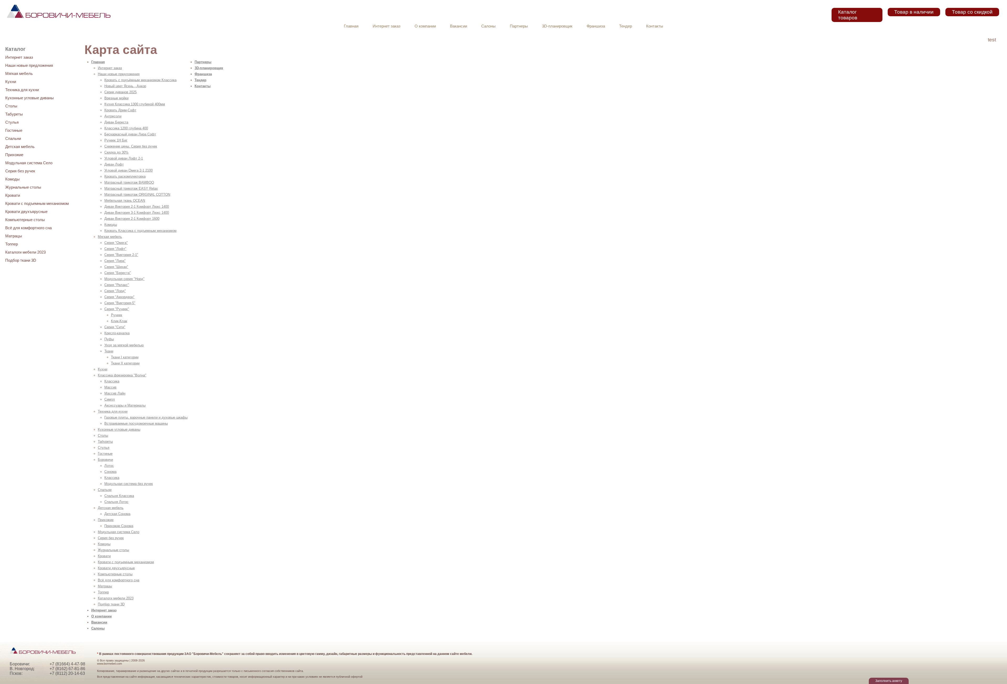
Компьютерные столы (25, 219)
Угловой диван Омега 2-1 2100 (128, 170)
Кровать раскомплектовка (125, 176)
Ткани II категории (125, 363)
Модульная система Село (28, 163)
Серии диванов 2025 (120, 92)
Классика (111, 381)
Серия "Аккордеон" (119, 297)
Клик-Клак (119, 321)
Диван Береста (116, 122)
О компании (425, 26)
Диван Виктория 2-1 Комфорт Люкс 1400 (136, 207)
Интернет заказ (386, 26)
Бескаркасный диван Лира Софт (130, 134)
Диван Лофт (114, 164)
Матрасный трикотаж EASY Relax (131, 188)
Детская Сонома (117, 514)
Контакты (654, 26)
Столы (11, 106)
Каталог (15, 49)
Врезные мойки (116, 98)
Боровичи (105, 460)
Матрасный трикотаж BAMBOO (129, 182)
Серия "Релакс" (116, 285)
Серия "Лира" (115, 261)
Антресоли (112, 116)
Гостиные (13, 130)
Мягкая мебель (19, 73)
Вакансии (458, 26)
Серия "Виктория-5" (119, 303)
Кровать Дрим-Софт (120, 110)
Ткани (108, 351)
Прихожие (14, 154)
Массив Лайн (114, 393)
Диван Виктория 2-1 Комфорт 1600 (131, 219)
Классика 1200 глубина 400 (126, 128)
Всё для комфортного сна (28, 228)
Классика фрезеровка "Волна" (122, 375)
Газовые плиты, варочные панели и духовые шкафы (146, 417)
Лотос (109, 466)
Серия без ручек (20, 171)
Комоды (12, 179)
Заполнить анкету (888, 681)
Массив (110, 387)
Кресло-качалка (117, 333)
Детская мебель (20, 146)
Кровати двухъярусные (26, 211)
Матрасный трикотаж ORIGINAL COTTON (137, 194)
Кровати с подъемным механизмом (37, 203)
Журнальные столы (23, 187)
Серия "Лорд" (115, 291)
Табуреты (14, 114)
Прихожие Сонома (118, 526)
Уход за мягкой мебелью (124, 345)
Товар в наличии (914, 12)
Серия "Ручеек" (116, 309)
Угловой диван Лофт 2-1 (123, 158)
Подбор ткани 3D (20, 260)
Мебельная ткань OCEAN (124, 201)
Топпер (11, 244)
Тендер (625, 26)
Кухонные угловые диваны (29, 98)
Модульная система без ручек (128, 484)
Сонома (110, 472)
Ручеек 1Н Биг (115, 140)
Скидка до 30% (116, 152)
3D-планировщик (557, 26)
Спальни (13, 138)
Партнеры (519, 26)
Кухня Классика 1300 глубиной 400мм (134, 104)
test (992, 39)
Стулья (12, 122)
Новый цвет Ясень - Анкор (125, 86)
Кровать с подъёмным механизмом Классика (140, 80)
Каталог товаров (847, 14)
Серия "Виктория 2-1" (121, 255)
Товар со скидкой (972, 12)
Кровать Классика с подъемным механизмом (140, 231)
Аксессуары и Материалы (125, 405)
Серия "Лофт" (115, 249)
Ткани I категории (124, 357)
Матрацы (13, 236)
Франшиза (596, 26)
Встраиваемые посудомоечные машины (136, 423)
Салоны (488, 26)
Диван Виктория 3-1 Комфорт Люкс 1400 (136, 213)
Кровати (12, 195)
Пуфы (109, 339)
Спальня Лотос (116, 502)
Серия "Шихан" (116, 267)
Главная (351, 26)
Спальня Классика (119, 496)
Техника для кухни (22, 89)
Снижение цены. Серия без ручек (130, 146)
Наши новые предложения (29, 65)
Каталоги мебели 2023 (25, 252)
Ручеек (116, 315)
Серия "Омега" (116, 243)
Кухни (10, 81)
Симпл (109, 399)
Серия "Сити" (114, 327)
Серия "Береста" (117, 273)
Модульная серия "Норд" (124, 279)
